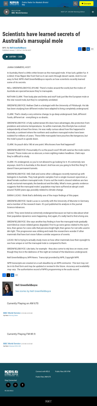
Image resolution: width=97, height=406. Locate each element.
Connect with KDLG (43, 371)
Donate (87, 3)
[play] (6, 12)
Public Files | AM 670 (43, 377)
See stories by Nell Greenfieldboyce (33, 291)
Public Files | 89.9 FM (62, 371)
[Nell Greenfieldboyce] (7, 289)
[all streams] (93, 12)
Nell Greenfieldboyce (18, 48)
